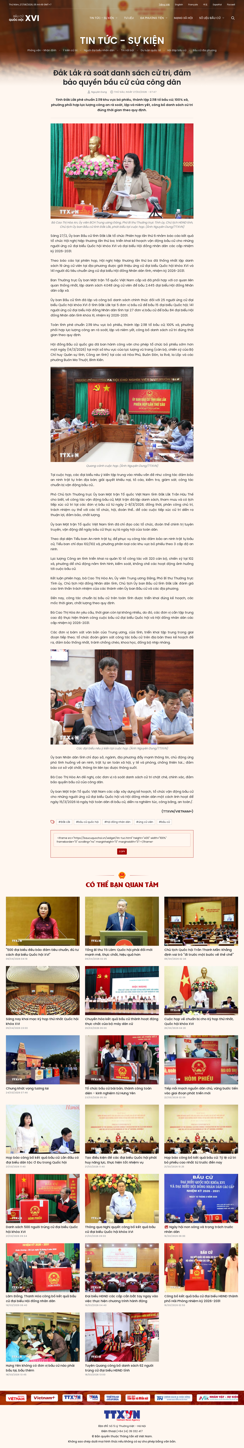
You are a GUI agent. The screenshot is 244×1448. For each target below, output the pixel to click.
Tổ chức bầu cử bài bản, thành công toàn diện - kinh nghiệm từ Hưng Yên (118, 1090)
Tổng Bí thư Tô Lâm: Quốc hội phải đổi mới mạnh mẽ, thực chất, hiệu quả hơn (118, 952)
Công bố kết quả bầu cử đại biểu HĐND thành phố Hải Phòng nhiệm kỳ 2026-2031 (201, 1298)
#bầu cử (164, 822)
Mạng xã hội (183, 18)
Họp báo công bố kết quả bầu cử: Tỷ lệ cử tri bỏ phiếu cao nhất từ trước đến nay (200, 1160)
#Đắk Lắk (64, 822)
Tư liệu (129, 18)
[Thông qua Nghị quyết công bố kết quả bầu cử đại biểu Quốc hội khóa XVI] (122, 1198)
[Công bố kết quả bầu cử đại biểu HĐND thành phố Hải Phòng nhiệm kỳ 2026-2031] (201, 1267)
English (179, 4)
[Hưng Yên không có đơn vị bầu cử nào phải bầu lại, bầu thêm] (43, 1337)
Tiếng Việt (164, 4)
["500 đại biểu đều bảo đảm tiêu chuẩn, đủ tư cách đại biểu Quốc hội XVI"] (43, 921)
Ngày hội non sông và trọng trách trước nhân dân (198, 1229)
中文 (205, 4)
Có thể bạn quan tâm (122, 884)
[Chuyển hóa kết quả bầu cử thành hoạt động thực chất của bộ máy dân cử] (122, 990)
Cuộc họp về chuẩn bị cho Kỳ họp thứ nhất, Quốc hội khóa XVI (199, 1021)
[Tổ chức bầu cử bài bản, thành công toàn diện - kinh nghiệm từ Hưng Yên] (122, 1059)
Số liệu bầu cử (210, 18)
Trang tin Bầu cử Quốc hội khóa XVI (24, 18)
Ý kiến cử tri (70, 50)
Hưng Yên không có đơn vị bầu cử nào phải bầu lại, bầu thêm (40, 1368)
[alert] (122, 840)
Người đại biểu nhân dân (99, 50)
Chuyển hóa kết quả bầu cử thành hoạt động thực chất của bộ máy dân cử (121, 1021)
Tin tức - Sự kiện (101, 18)
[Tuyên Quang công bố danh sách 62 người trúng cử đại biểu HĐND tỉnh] (122, 1337)
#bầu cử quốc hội (87, 822)
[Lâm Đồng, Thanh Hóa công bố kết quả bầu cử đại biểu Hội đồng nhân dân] (43, 1267)
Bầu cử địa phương (204, 50)
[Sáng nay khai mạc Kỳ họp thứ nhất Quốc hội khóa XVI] (43, 990)
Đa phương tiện (152, 18)
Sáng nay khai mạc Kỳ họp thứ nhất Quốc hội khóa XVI (42, 1021)
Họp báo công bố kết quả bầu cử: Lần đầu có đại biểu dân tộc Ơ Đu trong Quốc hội (42, 1160)
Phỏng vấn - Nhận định (42, 50)
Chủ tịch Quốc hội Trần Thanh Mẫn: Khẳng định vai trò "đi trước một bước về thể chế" (199, 952)
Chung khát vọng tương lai (27, 1088)
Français (193, 4)
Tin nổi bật (127, 50)
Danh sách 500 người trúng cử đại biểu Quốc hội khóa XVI (42, 1229)
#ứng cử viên (144, 822)
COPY (122, 851)
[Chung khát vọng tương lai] (43, 1059)
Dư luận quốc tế (151, 50)
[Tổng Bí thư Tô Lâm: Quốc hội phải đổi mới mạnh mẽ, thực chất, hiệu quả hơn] (122, 921)
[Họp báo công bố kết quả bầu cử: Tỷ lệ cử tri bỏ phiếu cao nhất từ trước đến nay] (201, 1129)
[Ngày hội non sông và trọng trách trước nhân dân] (201, 1198)
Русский (231, 4)
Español (217, 4)
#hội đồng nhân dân (117, 822)
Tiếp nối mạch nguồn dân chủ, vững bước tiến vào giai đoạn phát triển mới (201, 1090)
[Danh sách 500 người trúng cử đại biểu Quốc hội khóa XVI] (43, 1198)
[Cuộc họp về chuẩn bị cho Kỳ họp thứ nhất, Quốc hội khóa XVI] (201, 990)
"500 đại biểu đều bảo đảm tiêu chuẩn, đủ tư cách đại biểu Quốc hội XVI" (42, 952)
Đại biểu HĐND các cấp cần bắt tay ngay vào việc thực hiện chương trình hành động (121, 1298)
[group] (14, 1397)
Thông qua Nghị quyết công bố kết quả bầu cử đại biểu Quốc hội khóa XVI (120, 1229)
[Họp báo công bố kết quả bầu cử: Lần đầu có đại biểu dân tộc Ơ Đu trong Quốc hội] (43, 1129)
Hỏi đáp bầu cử (176, 50)
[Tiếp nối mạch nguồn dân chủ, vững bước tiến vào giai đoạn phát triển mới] (201, 1059)
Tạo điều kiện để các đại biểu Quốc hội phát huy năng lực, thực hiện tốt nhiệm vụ (121, 1160)
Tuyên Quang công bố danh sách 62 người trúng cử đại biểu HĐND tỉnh (119, 1368)
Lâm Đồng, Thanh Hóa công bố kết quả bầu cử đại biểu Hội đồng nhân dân (41, 1298)
